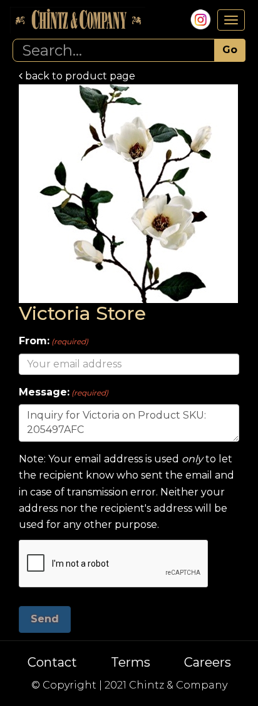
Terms (130, 662)
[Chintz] (77, 20)
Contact (52, 662)
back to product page (79, 76)
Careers (207, 662)
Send (45, 619)
